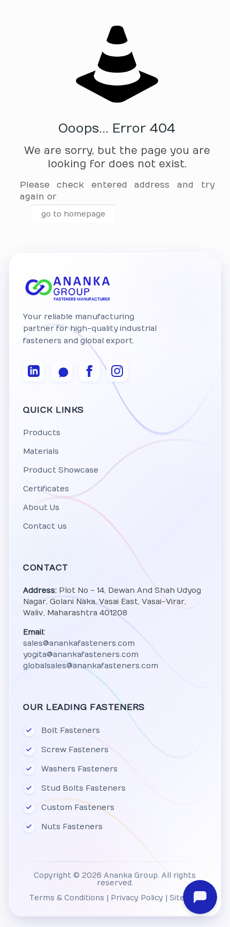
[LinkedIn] (33, 371)
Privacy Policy (137, 898)
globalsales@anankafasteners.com (90, 665)
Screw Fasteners (75, 749)
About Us (41, 507)
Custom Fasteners (77, 807)
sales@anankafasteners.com (79, 643)
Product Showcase (60, 470)
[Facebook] (89, 371)
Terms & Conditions (66, 898)
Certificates (46, 488)
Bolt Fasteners (70, 730)
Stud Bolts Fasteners (83, 788)
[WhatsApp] (61, 371)
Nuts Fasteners (72, 826)
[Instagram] (117, 371)
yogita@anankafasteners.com (81, 654)
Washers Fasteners (79, 769)
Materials (41, 451)
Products (41, 432)
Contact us (45, 526)
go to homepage (73, 214)
